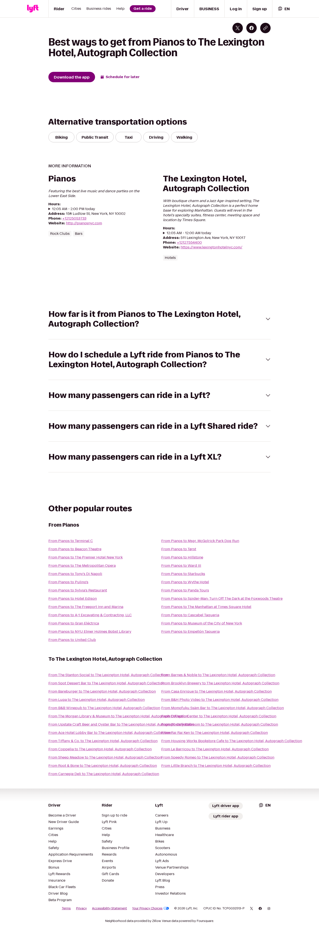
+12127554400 (189, 242)
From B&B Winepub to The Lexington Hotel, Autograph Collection (104, 707)
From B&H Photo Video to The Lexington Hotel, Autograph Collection (219, 699)
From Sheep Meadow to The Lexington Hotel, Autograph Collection (105, 757)
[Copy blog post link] (265, 28)
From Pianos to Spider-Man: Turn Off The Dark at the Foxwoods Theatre (222, 598)
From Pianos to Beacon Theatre (74, 549)
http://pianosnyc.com (84, 223)
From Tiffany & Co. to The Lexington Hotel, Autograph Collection (103, 740)
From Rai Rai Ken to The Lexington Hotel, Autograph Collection (214, 732)
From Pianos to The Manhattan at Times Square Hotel (206, 606)
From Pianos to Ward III (181, 565)
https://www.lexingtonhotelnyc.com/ (211, 247)
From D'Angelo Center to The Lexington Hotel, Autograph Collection (218, 716)
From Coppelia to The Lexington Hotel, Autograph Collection (100, 749)
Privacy (81, 908)
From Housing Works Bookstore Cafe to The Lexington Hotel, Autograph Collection (231, 740)
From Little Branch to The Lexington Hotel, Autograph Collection (216, 765)
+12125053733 (74, 218)
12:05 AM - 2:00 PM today (73, 209)
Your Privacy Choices (147, 908)
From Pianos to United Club (72, 639)
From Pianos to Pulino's (68, 582)
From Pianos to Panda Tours (185, 590)
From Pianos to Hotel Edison (72, 598)
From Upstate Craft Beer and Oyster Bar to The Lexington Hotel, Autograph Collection (121, 724)
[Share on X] (237, 28)
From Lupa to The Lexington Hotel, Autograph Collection (96, 699)
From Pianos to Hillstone (182, 557)
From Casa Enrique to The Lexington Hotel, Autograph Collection (216, 691)
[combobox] (284, 9)
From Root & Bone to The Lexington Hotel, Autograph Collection (102, 765)
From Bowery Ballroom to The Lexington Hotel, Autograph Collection (219, 724)
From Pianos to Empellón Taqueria (190, 631)
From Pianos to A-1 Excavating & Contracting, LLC (90, 615)
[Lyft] (33, 9)
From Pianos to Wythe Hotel (185, 582)
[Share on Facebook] (251, 28)
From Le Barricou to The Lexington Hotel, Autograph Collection (215, 749)
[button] (159, 319)
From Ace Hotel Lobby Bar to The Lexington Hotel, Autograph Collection (109, 732)
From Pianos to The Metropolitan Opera (82, 565)
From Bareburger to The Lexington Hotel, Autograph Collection (102, 691)
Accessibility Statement (109, 908)
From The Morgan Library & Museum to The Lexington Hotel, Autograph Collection (118, 716)
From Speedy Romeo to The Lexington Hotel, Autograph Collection (217, 757)
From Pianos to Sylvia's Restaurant (77, 590)
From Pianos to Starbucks (183, 573)
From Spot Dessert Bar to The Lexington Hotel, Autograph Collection (106, 683)
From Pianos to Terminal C (70, 540)
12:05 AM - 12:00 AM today (189, 233)
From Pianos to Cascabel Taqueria (190, 615)
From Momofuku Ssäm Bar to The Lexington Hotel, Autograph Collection (222, 707)
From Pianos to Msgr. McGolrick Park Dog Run (200, 540)
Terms (66, 908)
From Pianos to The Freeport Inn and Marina (85, 606)
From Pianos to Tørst (178, 549)
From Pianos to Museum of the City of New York (201, 623)
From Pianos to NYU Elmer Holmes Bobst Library (89, 631)
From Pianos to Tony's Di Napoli (75, 573)
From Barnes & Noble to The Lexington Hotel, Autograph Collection (218, 674)
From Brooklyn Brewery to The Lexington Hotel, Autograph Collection (220, 683)
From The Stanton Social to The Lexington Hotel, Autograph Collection (108, 674)
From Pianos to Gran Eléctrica (73, 623)
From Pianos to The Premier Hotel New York (85, 557)
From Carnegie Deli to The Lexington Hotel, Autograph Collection (103, 773)
